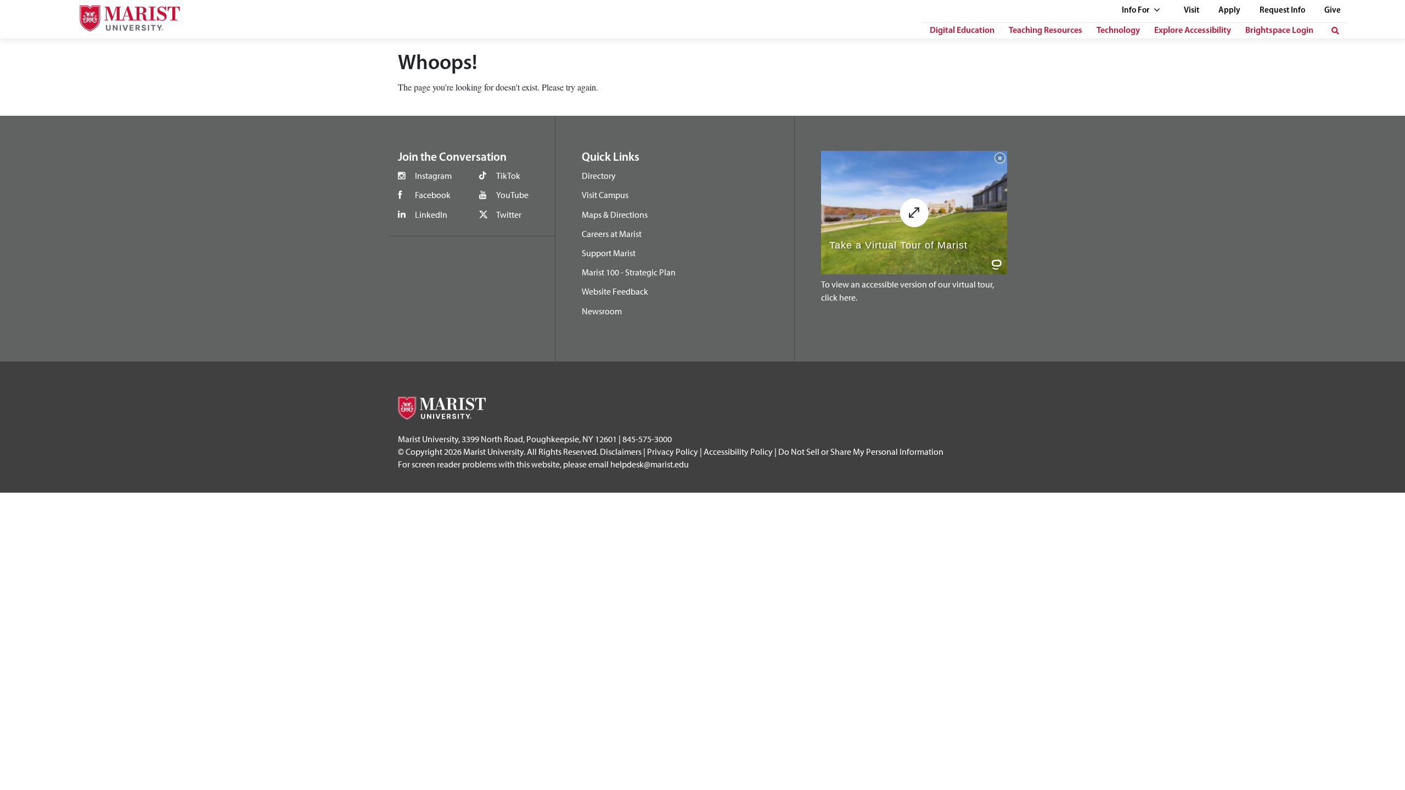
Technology (1118, 30)
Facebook (433, 194)
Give (1332, 11)
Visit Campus (605, 194)
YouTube (512, 194)
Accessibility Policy (738, 451)
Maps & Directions (615, 214)
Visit (1191, 11)
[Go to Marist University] (123, 15)
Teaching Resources (1045, 30)
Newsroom (602, 311)
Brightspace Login (1279, 30)
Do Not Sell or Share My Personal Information (860, 451)
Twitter (508, 214)
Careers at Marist (612, 233)
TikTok (508, 175)
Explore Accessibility (1192, 30)
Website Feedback (615, 291)
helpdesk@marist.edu (649, 464)
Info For (1136, 11)
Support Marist (609, 252)
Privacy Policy (672, 451)
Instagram (433, 175)
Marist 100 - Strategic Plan (629, 272)
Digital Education (962, 30)
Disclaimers (621, 451)
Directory (599, 175)
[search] (1335, 30)
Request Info (1282, 11)
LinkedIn (431, 214)
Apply (1229, 11)
